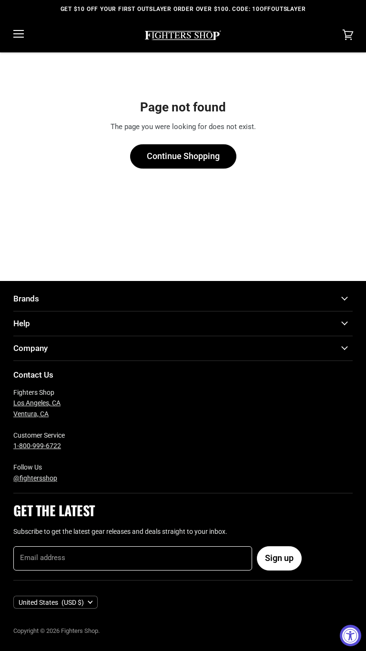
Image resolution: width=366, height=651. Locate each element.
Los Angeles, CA (37, 403)
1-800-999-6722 (37, 446)
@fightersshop (35, 478)
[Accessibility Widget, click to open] (350, 635)
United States (51, 602)
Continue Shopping (183, 156)
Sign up (279, 558)
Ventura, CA (31, 414)
